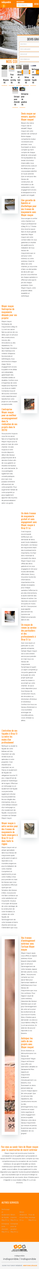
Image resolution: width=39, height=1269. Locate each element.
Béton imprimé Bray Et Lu (14, 1217)
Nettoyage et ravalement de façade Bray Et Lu (6, 1214)
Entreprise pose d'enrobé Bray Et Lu (5, 1228)
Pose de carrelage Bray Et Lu (32, 1217)
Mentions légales (30, 1265)
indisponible (6, 9)
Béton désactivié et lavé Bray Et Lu (24, 1216)
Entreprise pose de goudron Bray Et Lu (14, 1228)
